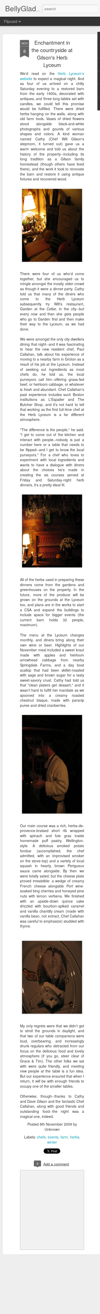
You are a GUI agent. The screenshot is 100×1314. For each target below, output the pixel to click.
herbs (74, 1136)
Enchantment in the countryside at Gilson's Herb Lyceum (52, 54)
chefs (41, 1136)
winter (52, 1142)
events (53, 1136)
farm (64, 1136)
